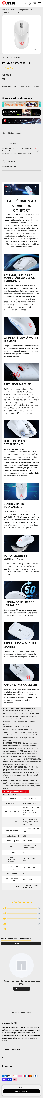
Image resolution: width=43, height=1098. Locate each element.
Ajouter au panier (21, 1091)
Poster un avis (21, 943)
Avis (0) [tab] (37, 86)
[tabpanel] (21, 92)
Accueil (4, 10)
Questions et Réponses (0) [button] (19, 938)
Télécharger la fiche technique (15, 792)
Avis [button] (4, 938)
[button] (34, 3)
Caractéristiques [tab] (9, 86)
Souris (12, 10)
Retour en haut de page (21, 1012)
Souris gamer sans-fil (25, 10)
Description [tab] (26, 86)
